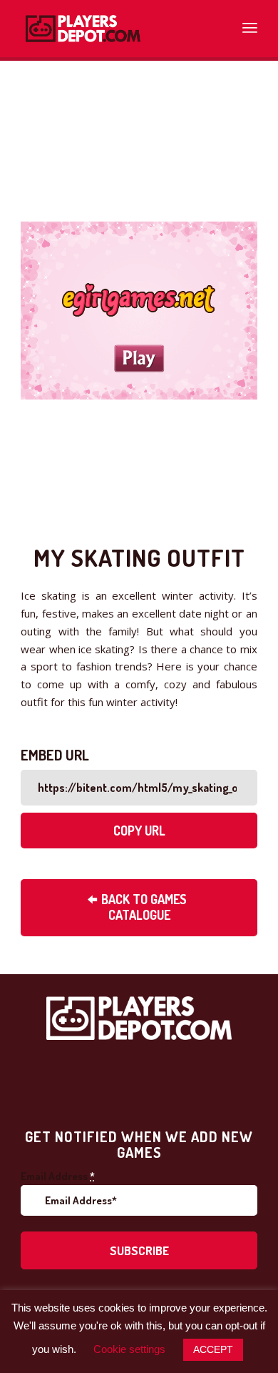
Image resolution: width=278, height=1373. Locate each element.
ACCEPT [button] (213, 1349)
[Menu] (249, 25)
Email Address (58, 1176)
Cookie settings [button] (129, 1349)
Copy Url (139, 830)
